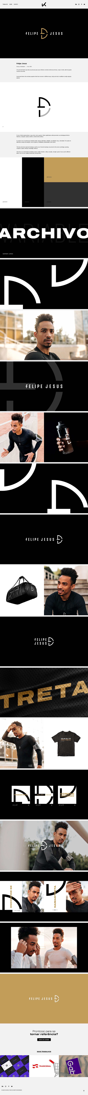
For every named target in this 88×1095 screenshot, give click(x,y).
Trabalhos (5, 4)
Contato (16, 4)
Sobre (10, 4)
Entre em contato (44, 1039)
